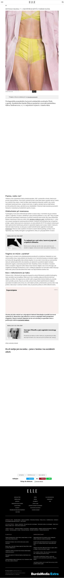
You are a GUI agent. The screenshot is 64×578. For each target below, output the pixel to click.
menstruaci (8, 229)
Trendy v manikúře (19, 524)
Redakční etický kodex (17, 503)
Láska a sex (35, 503)
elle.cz (9, 248)
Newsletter (17, 497)
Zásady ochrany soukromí (35, 505)
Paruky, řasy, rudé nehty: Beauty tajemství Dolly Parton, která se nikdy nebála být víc (18, 547)
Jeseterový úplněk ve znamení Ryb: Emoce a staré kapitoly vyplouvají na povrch (18, 551)
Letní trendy (23, 521)
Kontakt (17, 501)
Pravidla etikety (17, 519)
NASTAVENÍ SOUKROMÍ (35, 507)
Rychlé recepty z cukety (15, 530)
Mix (50, 501)
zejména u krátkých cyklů (37, 219)
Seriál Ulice (55, 524)
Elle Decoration (50, 497)
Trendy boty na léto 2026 (20, 525)
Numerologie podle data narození (12, 521)
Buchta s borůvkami (34, 530)
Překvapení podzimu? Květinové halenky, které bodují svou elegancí (18, 556)
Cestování (56, 519)
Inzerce (17, 507)
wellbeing (42, 475)
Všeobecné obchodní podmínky (17, 509)
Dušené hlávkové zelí (44, 530)
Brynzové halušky (25, 530)
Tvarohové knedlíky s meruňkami (22, 528)
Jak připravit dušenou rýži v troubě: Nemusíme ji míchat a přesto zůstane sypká (45, 563)
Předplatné (17, 499)
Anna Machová (9, 91)
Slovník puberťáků (25, 519)
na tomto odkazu (23, 320)
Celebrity (35, 501)
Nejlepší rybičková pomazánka (45, 528)
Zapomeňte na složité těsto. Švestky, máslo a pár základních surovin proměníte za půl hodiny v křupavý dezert (45, 558)
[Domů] (32, 491)
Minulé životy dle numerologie (30, 524)
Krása (35, 499)
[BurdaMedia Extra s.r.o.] (45, 574)
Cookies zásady (35, 509)
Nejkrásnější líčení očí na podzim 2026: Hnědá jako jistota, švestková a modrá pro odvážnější (44, 538)
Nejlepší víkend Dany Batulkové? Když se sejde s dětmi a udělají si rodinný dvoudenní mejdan (45, 548)
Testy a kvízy (43, 519)
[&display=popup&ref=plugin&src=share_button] (33, 92)
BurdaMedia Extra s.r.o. (17, 570)
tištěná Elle (31, 475)
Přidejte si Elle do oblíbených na (23, 97)
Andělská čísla (50, 519)
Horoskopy (49, 499)
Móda (35, 497)
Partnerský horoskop (34, 519)
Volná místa (17, 505)
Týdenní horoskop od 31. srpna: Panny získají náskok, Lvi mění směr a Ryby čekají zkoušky (18, 538)
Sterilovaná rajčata (34, 528)
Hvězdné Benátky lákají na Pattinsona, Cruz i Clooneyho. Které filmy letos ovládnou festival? (18, 560)
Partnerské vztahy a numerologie (45, 524)
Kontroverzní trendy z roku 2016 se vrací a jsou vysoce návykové (17, 542)
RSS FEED (18, 512)
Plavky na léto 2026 (9, 525)
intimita (21, 475)
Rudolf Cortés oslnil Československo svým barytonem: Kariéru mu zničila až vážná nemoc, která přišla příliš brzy (45, 543)
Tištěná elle (12, 5)
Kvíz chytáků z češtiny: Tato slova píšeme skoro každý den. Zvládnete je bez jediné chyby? (45, 553)
